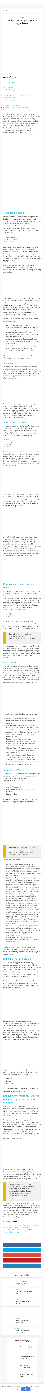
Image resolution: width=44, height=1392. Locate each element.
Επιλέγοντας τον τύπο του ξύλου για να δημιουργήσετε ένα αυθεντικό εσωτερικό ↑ (21, 1099)
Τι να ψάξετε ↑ (9, 363)
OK (26, 1389)
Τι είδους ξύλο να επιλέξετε (15, 90)
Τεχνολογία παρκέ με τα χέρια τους (18, 1227)
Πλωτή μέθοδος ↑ (11, 662)
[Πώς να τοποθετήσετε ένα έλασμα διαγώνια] (14, 1348)
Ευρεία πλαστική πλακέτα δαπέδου (26, 1366)
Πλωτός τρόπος (11, 98)
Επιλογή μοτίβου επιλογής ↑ (17, 959)
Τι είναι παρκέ (11, 82)
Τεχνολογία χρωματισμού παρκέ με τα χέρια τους (23, 1225)
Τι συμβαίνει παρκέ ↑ (13, 213)
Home (5, 10)
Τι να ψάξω (10, 88)
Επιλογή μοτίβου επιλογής (12, 105)
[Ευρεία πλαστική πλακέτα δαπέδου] (14, 1367)
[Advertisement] (22, 50)
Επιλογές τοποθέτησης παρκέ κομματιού (17, 95)
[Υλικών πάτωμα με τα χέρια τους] (14, 1358)
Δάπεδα (22, 17)
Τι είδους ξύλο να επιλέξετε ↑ (16, 422)
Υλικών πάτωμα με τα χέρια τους (27, 1357)
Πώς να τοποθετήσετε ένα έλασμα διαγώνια (27, 1348)
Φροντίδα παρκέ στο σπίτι (23, 1311)
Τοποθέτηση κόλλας (13, 100)
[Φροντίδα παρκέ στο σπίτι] (14, 1376)
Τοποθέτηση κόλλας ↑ (13, 770)
